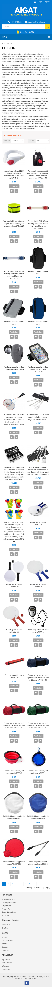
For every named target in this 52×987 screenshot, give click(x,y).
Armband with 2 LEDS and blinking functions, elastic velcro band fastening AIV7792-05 (38, 224)
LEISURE (9, 43)
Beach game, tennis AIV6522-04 (38, 523)
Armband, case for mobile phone (38, 272)
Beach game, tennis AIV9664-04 (38, 585)
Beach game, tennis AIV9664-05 (14, 631)
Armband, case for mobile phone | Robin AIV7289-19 (14, 368)
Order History (7, 963)
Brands (4, 937)
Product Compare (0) (13, 135)
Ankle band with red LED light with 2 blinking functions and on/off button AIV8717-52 (14, 174)
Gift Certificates (7, 941)
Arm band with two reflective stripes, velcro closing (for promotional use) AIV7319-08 (14, 224)
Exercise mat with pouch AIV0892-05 (14, 676)
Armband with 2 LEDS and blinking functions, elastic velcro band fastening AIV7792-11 (14, 275)
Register (47, 2)
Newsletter (6, 969)
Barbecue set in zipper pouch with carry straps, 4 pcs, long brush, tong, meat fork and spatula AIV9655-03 (38, 470)
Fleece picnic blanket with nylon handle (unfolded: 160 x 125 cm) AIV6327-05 (14, 725)
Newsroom (6, 950)
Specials (5, 947)
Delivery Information (9, 903)
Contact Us (6, 925)
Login (40, 2)
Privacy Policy (7, 909)
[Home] (2, 43)
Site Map (5, 928)
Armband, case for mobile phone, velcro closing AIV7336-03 (38, 369)
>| (34, 884)
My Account (6, 960)
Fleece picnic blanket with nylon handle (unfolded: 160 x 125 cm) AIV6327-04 (38, 677)
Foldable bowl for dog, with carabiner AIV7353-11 (38, 772)
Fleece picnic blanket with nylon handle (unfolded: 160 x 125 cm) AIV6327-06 (38, 725)
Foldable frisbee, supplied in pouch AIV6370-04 (38, 817)
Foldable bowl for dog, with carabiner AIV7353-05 (14, 772)
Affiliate (4, 944)
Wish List (5, 966)
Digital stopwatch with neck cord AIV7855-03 (38, 631)
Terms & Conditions (9, 912)
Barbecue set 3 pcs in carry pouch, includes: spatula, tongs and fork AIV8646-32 (38, 417)
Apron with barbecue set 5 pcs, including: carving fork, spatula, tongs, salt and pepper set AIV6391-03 (38, 174)
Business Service (8, 899)
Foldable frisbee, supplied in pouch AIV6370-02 (14, 817)
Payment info (6, 906)
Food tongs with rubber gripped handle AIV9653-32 (38, 863)
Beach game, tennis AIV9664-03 (14, 585)
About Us (5, 915)
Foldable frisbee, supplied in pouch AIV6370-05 (14, 863)
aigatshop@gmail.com (36, 22)
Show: (31, 141)
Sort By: (7, 141)
